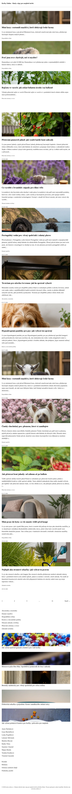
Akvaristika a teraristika (7, 299)
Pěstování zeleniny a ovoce (8, 98)
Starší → (67, 601)
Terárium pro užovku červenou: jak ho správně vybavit (27, 283)
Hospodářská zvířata (6, 38)
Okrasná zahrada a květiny (8, 203)
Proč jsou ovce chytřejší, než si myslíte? (19, 57)
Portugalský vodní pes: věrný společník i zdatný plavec (26, 235)
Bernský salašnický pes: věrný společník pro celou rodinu (23, 685)
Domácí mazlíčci (6, 251)
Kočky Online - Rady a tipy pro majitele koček (18, 3)
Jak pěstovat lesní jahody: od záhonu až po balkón (24, 474)
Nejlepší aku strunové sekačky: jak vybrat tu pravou (25, 570)
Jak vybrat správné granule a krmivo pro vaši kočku (21, 648)
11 (52, 601)
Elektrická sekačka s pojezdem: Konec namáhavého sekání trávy (26, 704)
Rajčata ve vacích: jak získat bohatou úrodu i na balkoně (27, 87)
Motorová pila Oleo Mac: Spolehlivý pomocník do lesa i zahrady (26, 667)
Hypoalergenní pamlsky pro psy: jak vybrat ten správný (27, 331)
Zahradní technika (6, 585)
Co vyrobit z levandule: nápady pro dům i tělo (22, 187)
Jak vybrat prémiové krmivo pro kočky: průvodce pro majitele (25, 723)
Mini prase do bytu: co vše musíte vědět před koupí (25, 522)
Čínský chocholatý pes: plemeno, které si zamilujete (25, 426)
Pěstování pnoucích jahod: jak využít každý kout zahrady (27, 140)
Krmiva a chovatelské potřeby (9, 346)
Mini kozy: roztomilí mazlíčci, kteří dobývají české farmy (28, 27)
